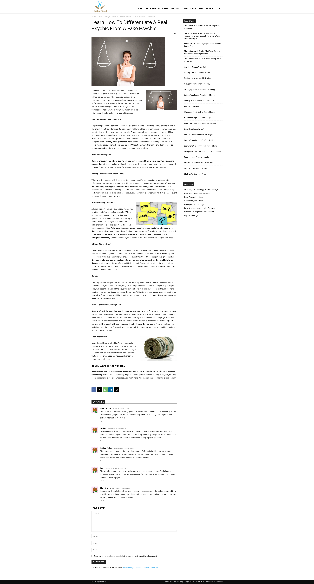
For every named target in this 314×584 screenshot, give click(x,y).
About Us (168, 582)
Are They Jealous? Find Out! (195, 67)
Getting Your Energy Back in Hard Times (199, 95)
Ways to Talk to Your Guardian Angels (198, 135)
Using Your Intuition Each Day (195, 168)
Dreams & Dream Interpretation (197, 193)
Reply (102, 421)
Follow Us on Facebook (214, 582)
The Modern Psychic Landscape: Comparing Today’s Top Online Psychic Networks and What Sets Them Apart (202, 35)
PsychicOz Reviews (191, 106)
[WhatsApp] (105, 389)
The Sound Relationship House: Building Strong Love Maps (202, 27)
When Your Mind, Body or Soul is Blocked (199, 112)
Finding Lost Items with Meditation (197, 78)
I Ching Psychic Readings (194, 204)
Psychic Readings (104, 17)
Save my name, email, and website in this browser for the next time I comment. (125, 556)
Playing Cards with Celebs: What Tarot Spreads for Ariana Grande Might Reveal (202, 52)
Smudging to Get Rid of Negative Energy (199, 89)
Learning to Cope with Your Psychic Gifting (200, 146)
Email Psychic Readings (193, 197)
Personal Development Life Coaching (199, 212)
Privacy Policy (178, 582)
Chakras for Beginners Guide (195, 174)
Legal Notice (189, 582)
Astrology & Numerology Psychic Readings (201, 189)
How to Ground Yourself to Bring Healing (199, 140)
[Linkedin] (110, 389)
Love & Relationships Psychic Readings (199, 208)
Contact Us (200, 582)
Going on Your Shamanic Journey (197, 84)
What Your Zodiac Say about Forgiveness (200, 123)
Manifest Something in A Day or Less (198, 163)
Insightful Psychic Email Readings (162, 8)
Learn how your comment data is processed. (141, 567)
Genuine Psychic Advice (193, 200)
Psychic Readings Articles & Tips (197, 8)
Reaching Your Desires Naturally (196, 157)
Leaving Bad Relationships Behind (197, 73)
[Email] (116, 389)
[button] (219, 8)
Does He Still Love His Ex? (194, 129)
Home (140, 8)
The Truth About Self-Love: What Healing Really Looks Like (202, 60)
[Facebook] (94, 389)
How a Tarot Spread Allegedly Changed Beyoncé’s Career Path (203, 45)
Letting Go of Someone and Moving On (199, 101)
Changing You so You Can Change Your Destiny (202, 152)
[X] (99, 389)
